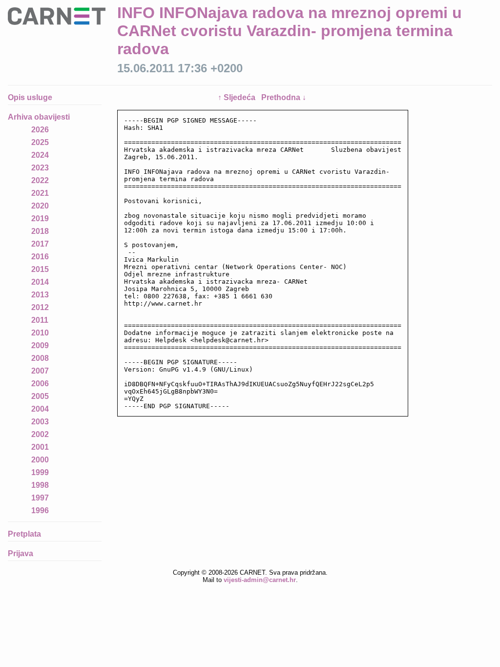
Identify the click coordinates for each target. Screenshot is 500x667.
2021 (40, 193)
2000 (40, 460)
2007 (40, 371)
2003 (40, 421)
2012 (40, 307)
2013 (40, 295)
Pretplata (24, 534)
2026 (40, 129)
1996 (40, 510)
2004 (40, 409)
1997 (40, 498)
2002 (40, 434)
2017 (40, 244)
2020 (40, 206)
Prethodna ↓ (283, 97)
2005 (40, 396)
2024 (40, 155)
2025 (40, 142)
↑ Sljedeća (237, 97)
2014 (40, 282)
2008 (40, 358)
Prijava (20, 553)
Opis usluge (30, 97)
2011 (39, 320)
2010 (40, 333)
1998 (40, 485)
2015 (40, 269)
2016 (40, 256)
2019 (40, 218)
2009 (40, 345)
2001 (40, 447)
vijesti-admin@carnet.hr (260, 580)
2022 (40, 180)
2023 (40, 168)
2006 (40, 383)
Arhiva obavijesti (39, 117)
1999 (40, 472)
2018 (40, 231)
